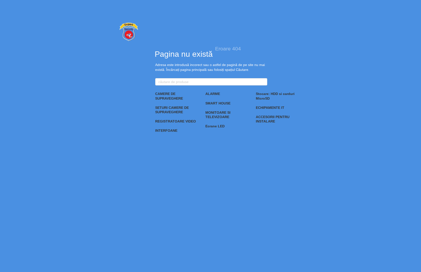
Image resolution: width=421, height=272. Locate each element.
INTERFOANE (166, 130)
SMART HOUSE (217, 103)
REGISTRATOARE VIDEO (175, 121)
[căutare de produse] (263, 81)
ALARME (212, 94)
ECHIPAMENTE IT (270, 108)
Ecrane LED (215, 126)
